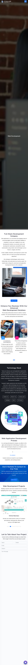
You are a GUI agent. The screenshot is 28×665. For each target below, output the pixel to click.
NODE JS (6, 397)
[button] (12, 359)
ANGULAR (21, 397)
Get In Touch (14, 300)
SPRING (8, 400)
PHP (14, 400)
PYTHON (20, 400)
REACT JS (13, 397)
